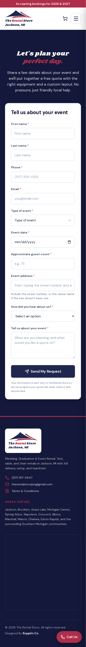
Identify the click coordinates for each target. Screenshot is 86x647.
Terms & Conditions (25, 491)
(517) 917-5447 (22, 477)
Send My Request (46, 371)
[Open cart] (65, 19)
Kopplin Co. (31, 633)
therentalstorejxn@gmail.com (32, 484)
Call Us (72, 637)
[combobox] (43, 285)
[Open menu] (76, 19)
